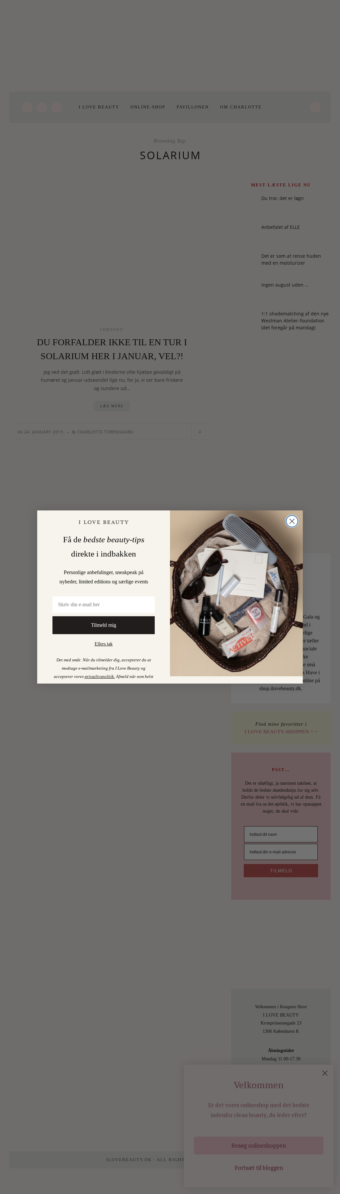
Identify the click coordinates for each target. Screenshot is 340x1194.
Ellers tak (104, 643)
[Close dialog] (292, 521)
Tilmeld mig (103, 625)
